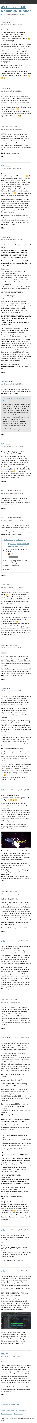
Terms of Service (6, 1414)
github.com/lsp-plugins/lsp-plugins (14, 540)
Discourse (12, 1418)
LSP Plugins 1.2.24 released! (15, 398)
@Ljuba (3, 134)
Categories (10, 1410)
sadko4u (13, 554)
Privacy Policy (18, 1414)
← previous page (6, 1404)
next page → (16, 1404)
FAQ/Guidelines (21, 1410)
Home (3, 1410)
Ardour (3, 2)
